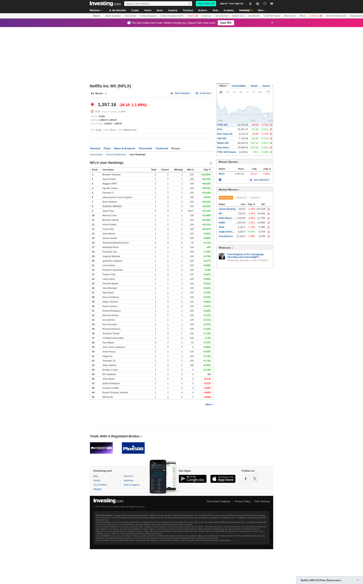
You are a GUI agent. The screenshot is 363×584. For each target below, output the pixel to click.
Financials (145, 148)
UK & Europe (222, 16)
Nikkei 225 (223, 143)
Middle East (238, 16)
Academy (228, 10)
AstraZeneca (226, 236)
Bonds (254, 86)
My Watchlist (119, 10)
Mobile (96, 480)
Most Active (130, 16)
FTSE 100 (222, 125)
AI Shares (314, 16)
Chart (107, 148)
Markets (95, 10)
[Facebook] (245, 478)
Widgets (97, 489)
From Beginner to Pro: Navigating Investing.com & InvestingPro (245, 255)
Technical (188, 10)
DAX (219, 129)
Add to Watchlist (182, 93)
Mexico (113, 130)
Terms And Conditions (219, 501)
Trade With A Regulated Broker (115, 436)
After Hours (290, 16)
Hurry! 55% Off (206, 3)
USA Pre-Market (272, 16)
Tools (215, 10)
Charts (147, 10)
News (160, 10)
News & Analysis (124, 148)
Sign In (223, 3)
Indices (223, 86)
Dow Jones (223, 147)
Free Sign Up (236, 3)
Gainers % (241, 198)
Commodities (239, 86)
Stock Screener (113, 16)
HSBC (222, 222)
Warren (191, 16)
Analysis (173, 10)
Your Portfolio (100, 485)
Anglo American (227, 231)
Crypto (135, 10)
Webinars (225, 247)
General (95, 148)
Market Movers (228, 189)
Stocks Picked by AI (336, 16)
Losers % (255, 198)
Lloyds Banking (227, 209)
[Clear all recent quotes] (220, 178)
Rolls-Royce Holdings (230, 218)
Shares (96, 16)
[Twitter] (255, 478)
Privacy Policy (243, 501)
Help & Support (131, 485)
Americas (206, 16)
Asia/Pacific (254, 16)
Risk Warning (262, 501)
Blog (95, 476)
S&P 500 (221, 138)
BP (220, 213)
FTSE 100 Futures (226, 152)
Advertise (128, 480)
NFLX (222, 174)
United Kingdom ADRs (172, 16)
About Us (128, 476)
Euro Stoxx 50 (224, 134)
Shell (221, 227)
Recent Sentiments (116, 154)
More (208, 404)
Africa (302, 16)
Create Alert (205, 93)
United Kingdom (148, 16)
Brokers (202, 10)
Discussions (96, 154)
